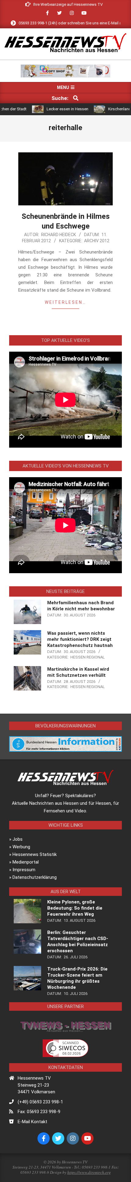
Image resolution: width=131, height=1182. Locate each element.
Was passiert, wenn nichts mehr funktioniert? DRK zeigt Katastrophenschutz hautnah (80, 639)
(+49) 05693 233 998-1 (40, 1102)
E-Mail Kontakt (32, 1121)
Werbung (21, 847)
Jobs (17, 839)
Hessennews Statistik (34, 854)
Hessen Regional (87, 657)
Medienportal (25, 862)
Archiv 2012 (96, 240)
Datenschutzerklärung (34, 877)
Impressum (23, 869)
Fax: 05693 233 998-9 (39, 1111)
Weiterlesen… (65, 302)
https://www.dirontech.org (89, 1172)
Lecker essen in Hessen (54, 109)
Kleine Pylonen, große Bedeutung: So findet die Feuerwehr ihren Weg (74, 908)
